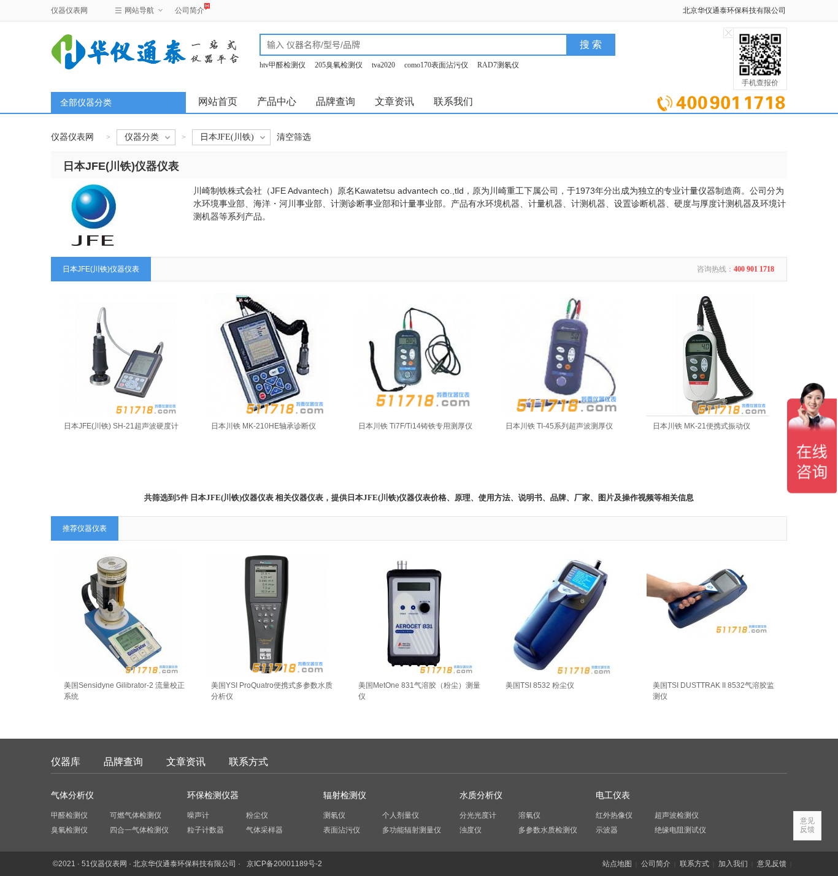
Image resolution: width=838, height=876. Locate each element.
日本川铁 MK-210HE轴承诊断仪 (263, 426)
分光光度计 (477, 815)
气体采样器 (264, 830)
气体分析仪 (72, 795)
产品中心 (276, 101)
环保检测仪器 (213, 795)
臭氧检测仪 (69, 830)
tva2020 (383, 65)
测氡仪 (334, 815)
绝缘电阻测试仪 (680, 830)
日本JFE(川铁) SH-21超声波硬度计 (121, 426)
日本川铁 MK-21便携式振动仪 (701, 426)
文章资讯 (394, 101)
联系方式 (248, 761)
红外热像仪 (614, 815)
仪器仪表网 (69, 10)
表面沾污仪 (341, 830)
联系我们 (453, 101)
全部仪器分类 (86, 102)
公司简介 (189, 10)
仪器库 (65, 761)
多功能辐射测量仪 (411, 830)
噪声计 (198, 815)
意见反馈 (771, 863)
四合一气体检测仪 (139, 830)
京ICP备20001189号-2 (284, 863)
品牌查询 (335, 101)
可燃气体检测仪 (135, 815)
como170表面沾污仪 (436, 65)
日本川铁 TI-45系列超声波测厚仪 (559, 426)
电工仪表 (613, 795)
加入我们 (733, 863)
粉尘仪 (257, 815)
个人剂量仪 (400, 815)
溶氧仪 (529, 815)
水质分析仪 (480, 795)
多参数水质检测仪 (547, 830)
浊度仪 (470, 830)
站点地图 (617, 863)
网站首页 (217, 101)
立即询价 (721, 101)
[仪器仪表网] (116, 50)
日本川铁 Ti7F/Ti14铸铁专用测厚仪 (415, 426)
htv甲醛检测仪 (282, 65)
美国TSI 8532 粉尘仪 (539, 685)
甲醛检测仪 (69, 815)
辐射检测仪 (344, 795)
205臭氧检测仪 (339, 65)
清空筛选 (294, 137)
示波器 (607, 830)
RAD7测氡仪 (498, 65)
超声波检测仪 (677, 815)
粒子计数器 (205, 830)
